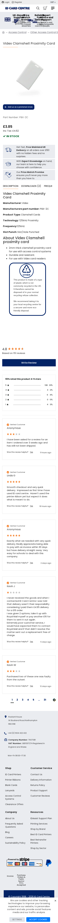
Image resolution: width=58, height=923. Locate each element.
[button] (12, 700)
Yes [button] (31, 452)
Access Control (17, 32)
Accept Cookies (38, 919)
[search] (38, 8)
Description (10, 186)
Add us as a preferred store (20, 107)
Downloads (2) (31, 186)
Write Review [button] (29, 362)
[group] (29, 349)
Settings (17, 919)
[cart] (45, 8)
